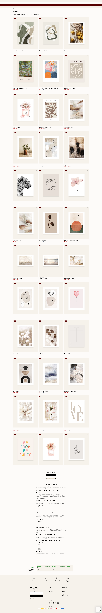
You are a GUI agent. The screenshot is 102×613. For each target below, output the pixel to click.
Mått (57, 6)
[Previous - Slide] (35, 568)
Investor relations (51, 588)
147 (54, 478)
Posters (18, 8)
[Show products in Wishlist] (86, 3)
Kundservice (64, 588)
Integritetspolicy (64, 594)
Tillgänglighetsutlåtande (52, 595)
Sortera (63, 6)
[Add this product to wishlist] (37, 18)
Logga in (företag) (51, 600)
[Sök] (85, 3)
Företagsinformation (51, 591)
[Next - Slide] (74, 568)
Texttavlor (39, 510)
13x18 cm (39, 544)
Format (52, 6)
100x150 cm (39, 549)
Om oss (50, 587)
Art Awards (50, 599)
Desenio (14, 8)
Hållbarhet (50, 594)
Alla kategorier (40, 6)
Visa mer (51, 474)
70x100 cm (39, 548)
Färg (46, 6)
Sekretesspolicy (32, 598)
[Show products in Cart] (88, 3)
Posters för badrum (40, 507)
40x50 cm (39, 546)
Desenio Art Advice (65, 587)
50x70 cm (39, 547)
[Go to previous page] (46, 478)
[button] (98, 609)
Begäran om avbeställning (65, 595)
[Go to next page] (55, 478)
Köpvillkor (63, 591)
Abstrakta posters (40, 509)
